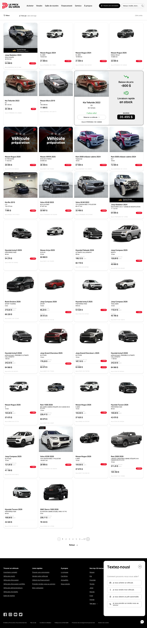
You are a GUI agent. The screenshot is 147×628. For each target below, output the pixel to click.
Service (78, 6)
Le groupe (64, 572)
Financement (66, 6)
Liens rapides (37, 568)
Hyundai (93, 580)
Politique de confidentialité (61, 622)
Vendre (39, 6)
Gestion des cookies (103, 622)
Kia (91, 576)
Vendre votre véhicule (40, 576)
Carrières (64, 576)
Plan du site (33, 622)
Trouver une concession (40, 572)
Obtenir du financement (40, 580)
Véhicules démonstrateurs (13, 588)
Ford (91, 596)
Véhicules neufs (9, 576)
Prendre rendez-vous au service (43, 584)
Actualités (64, 580)
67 (84, 539)
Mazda (92, 592)
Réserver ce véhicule (90, 117)
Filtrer (8, 15)
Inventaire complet (10, 572)
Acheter (30, 6)
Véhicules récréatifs (10, 592)
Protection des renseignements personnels (83, 622)
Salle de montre (51, 6)
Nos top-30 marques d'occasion (102, 568)
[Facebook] (5, 614)
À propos (88, 6)
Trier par (24, 15)
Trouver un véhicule (10, 568)
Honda (92, 600)
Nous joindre (65, 584)
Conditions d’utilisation (45, 622)
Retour (72, 545)
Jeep (91, 588)
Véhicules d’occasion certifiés (14, 584)
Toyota (92, 584)
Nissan (92, 572)
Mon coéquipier (37, 588)
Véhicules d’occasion (11, 580)
